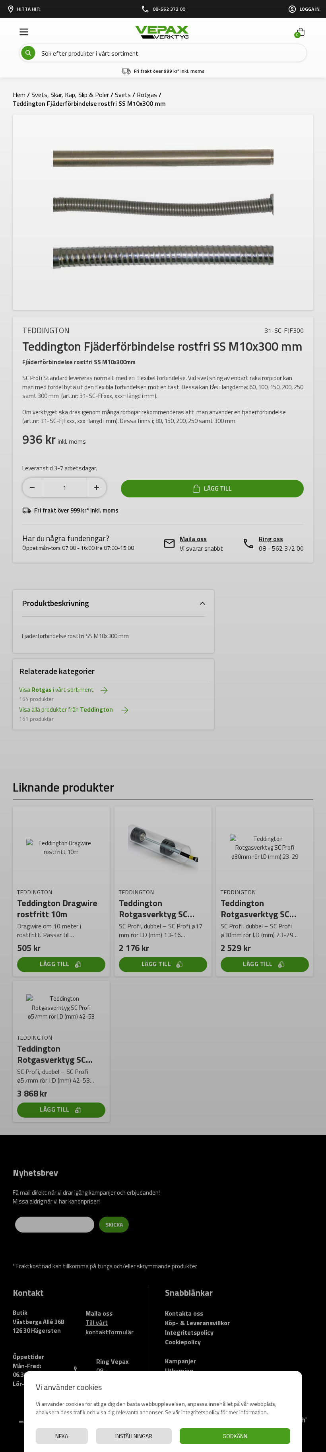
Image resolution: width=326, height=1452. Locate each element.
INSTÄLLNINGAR (133, 1436)
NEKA (61, 1436)
